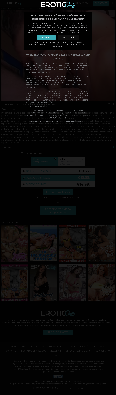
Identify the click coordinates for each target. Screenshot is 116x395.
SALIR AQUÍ (68, 37)
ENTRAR (46, 37)
